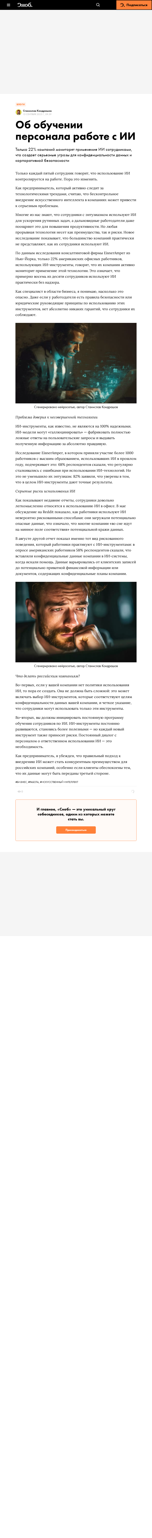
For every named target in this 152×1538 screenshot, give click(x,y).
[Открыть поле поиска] (98, 5)
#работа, (34, 782)
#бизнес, (21, 782)
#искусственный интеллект (59, 782)
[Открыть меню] (8, 5)
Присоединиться (76, 830)
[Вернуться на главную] (25, 5)
